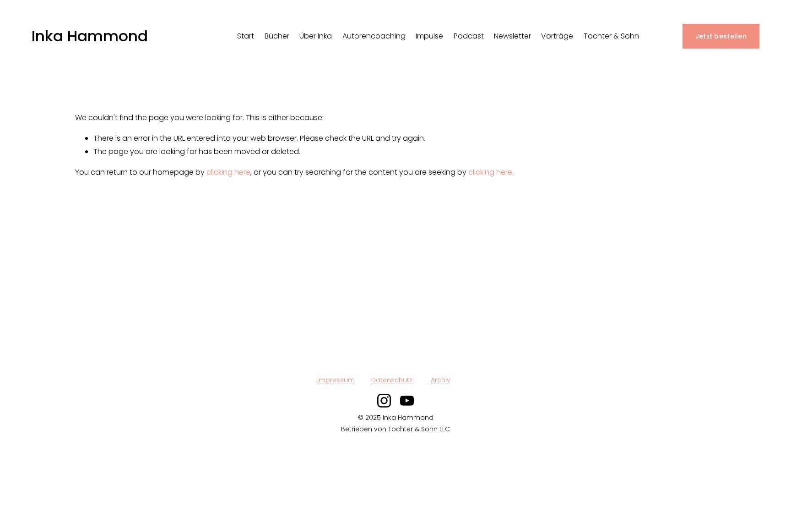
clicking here (228, 172)
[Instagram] (384, 400)
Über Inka (315, 36)
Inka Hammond (90, 36)
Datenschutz (391, 380)
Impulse (429, 36)
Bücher (277, 36)
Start (245, 36)
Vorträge (557, 36)
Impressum (336, 380)
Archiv (440, 380)
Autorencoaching (374, 36)
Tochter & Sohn (611, 36)
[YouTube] (407, 400)
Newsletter (512, 36)
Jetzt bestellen (721, 36)
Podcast (469, 36)
